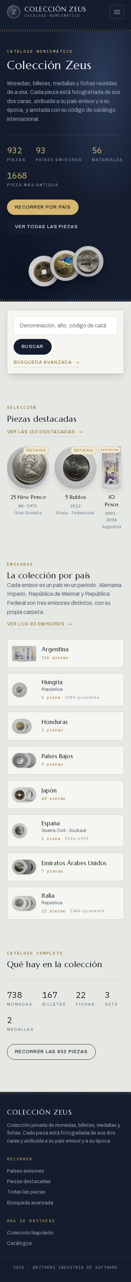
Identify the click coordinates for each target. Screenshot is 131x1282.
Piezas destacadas (29, 1181)
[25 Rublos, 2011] (88, 261)
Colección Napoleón (30, 1233)
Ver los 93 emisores (39, 624)
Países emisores (25, 1171)
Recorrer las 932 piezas (51, 1051)
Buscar (33, 346)
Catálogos (19, 1243)
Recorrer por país (43, 207)
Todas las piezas (26, 1192)
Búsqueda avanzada (47, 362)
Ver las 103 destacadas (45, 431)
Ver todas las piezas (46, 226)
